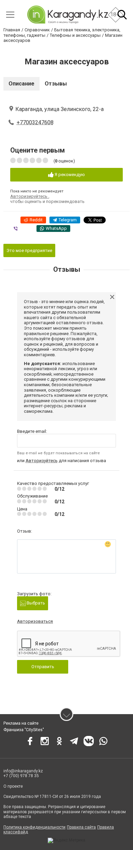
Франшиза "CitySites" (23, 729)
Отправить (42, 666)
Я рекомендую (69, 174)
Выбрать (35, 602)
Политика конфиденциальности (34, 827)
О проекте (13, 786)
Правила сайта (81, 827)
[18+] (67, 14)
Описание (21, 83)
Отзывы (56, 83)
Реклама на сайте (21, 723)
